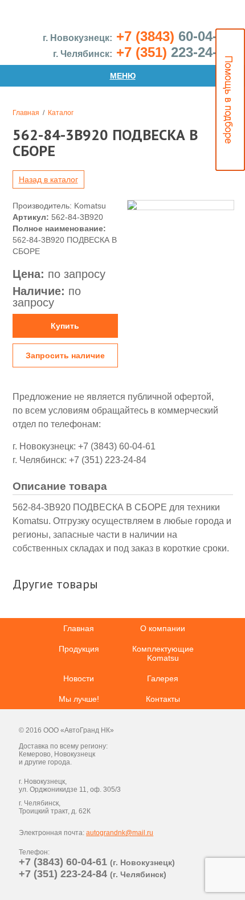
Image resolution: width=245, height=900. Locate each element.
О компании (162, 628)
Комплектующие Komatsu (163, 653)
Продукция (79, 648)
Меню (123, 75)
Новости (78, 678)
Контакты (163, 698)
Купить (65, 325)
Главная (26, 113)
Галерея (162, 678)
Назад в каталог (48, 179)
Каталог (61, 113)
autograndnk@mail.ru (119, 833)
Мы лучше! (79, 698)
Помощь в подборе (230, 99)
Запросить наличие (65, 355)
